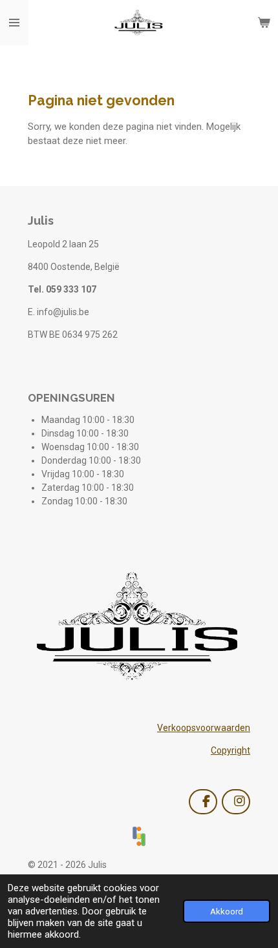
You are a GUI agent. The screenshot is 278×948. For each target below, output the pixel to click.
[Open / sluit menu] (14, 22)
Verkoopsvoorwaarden (203, 728)
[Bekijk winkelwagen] (264, 22)
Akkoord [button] (226, 911)
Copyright (230, 750)
